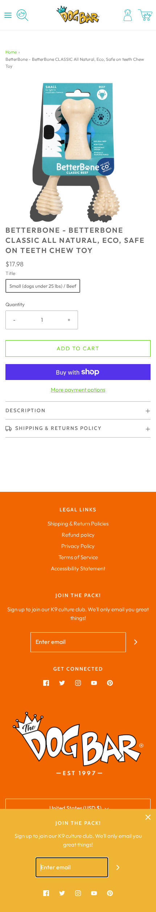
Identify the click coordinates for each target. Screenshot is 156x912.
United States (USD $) (76, 808)
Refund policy (78, 534)
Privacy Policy (78, 545)
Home (11, 52)
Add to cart (78, 348)
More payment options (78, 389)
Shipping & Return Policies (78, 523)
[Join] (136, 642)
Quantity (15, 304)
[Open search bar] (22, 15)
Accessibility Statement (78, 568)
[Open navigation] (8, 15)
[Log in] (128, 15)
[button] (78, 152)
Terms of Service (78, 557)
